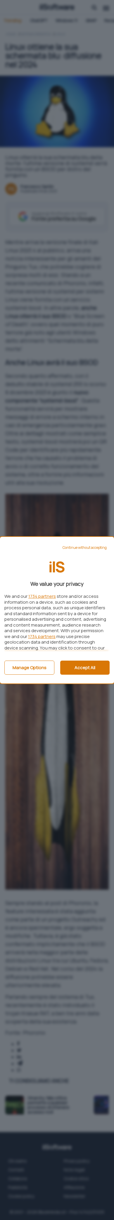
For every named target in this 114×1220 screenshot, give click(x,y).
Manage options (29, 667)
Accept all (85, 667)
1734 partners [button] (42, 596)
